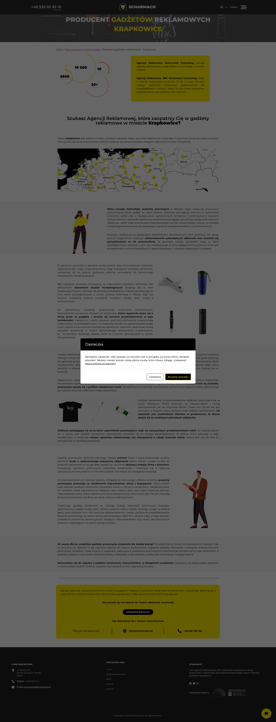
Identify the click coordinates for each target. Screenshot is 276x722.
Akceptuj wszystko (178, 376)
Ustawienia (155, 376)
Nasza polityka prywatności (100, 363)
